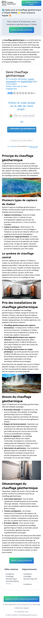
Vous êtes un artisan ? (34, 147)
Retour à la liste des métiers (22, 140)
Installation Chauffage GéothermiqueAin (30, 576)
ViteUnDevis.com (31, 146)
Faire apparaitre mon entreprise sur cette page (22, 604)
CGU (8, 146)
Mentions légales (22, 608)
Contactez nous (22, 611)
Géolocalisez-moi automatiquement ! (22, 129)
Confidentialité (13, 146)
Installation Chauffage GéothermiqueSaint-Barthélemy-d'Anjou (12, 579)
